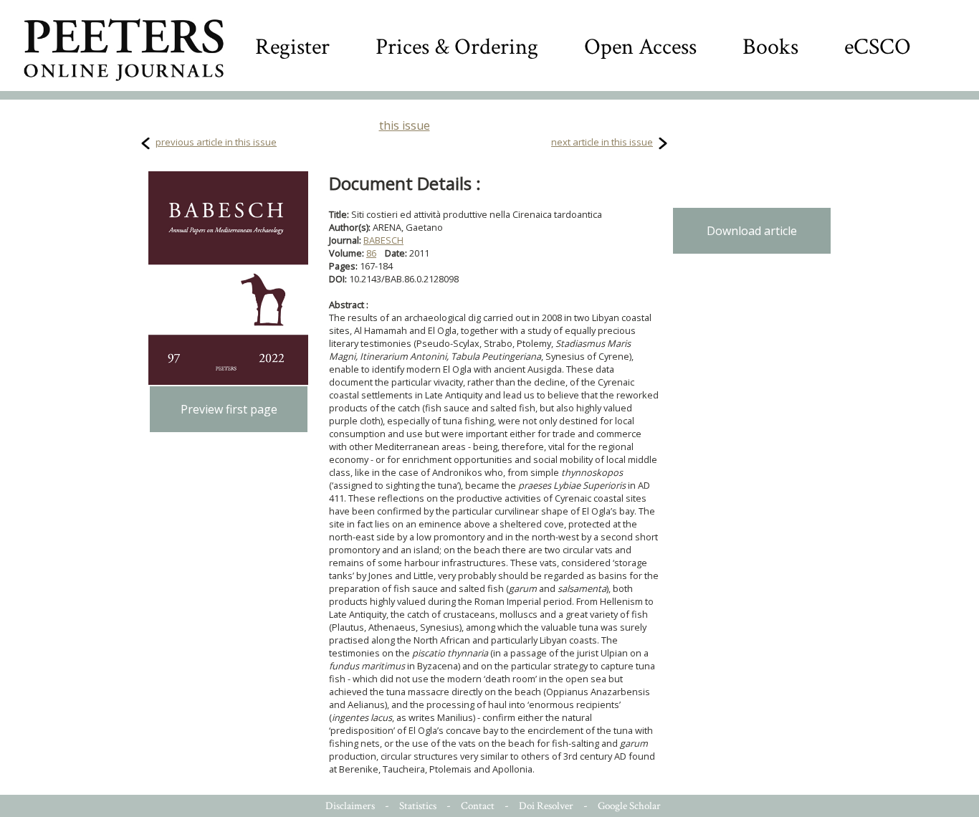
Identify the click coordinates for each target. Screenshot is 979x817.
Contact (478, 806)
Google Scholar (629, 806)
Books (770, 47)
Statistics (417, 806)
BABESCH (383, 240)
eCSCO (877, 47)
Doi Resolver (546, 806)
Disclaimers (350, 806)
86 (371, 253)
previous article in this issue (216, 141)
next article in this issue (602, 141)
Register (292, 47)
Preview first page (229, 409)
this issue (404, 125)
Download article (752, 231)
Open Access (640, 47)
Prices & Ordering (457, 47)
